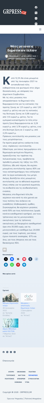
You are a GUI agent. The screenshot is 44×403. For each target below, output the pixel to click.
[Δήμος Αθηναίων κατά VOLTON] (10, 323)
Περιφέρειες (30, 59)
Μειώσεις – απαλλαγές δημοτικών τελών (28, 305)
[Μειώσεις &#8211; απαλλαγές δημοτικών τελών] (28, 297)
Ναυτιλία (21, 375)
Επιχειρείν (21, 379)
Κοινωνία (18, 382)
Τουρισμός (10, 375)
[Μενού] (40, 29)
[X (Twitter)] (36, 13)
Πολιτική (32, 372)
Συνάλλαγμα (33, 379)
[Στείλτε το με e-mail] (5, 250)
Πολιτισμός (9, 379)
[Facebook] (36, 7)
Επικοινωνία (8, 360)
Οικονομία (21, 372)
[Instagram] (36, 18)
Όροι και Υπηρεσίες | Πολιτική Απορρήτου (24, 398)
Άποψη (11, 372)
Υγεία (27, 382)
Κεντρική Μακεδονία (16, 59)
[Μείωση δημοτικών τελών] (10, 297)
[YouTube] (36, 24)
